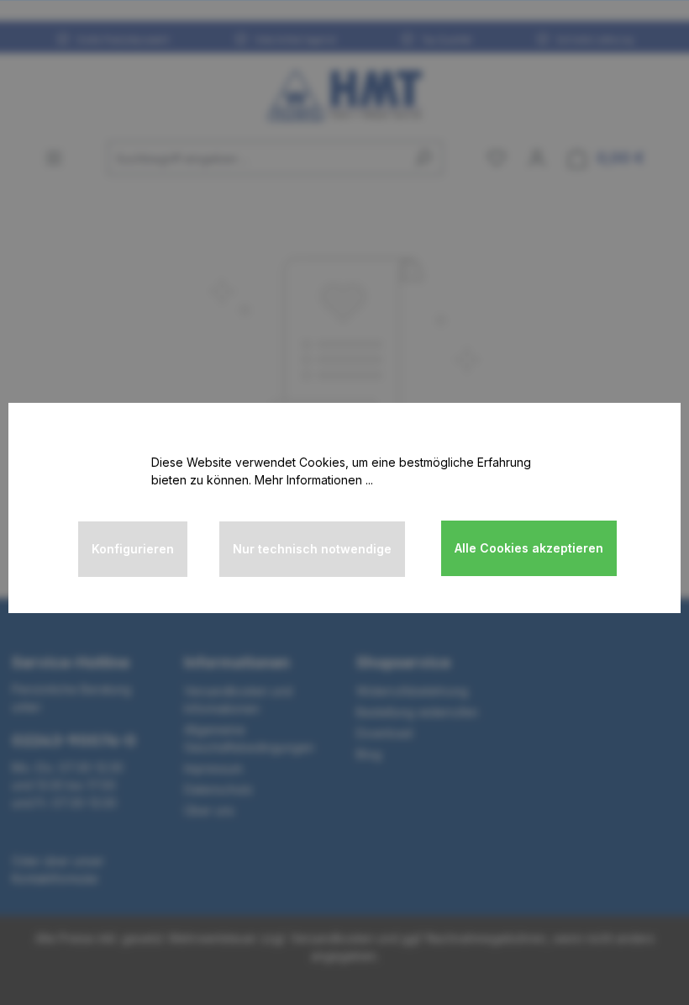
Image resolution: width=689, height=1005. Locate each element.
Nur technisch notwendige (312, 549)
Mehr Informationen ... (314, 480)
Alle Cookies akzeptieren (529, 548)
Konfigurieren (133, 549)
